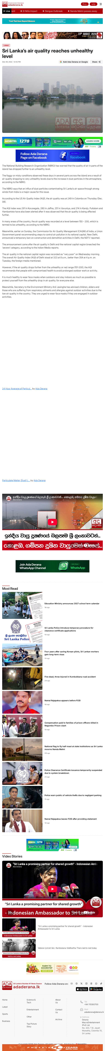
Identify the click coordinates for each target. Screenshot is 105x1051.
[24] (52, 346)
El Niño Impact (15, 11)
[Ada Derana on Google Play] (96, 989)
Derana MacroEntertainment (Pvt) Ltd (92, 1026)
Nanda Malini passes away (69, 11)
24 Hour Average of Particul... (17, 388)
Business (6, 1021)
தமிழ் (93, 4)
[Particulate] (52, 438)
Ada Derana (41, 388)
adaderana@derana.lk (94, 1012)
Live (8, 11)
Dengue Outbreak (39, 11)
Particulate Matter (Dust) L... (16, 480)
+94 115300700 (91, 1004)
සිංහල (85, 4)
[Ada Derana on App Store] (82, 989)
